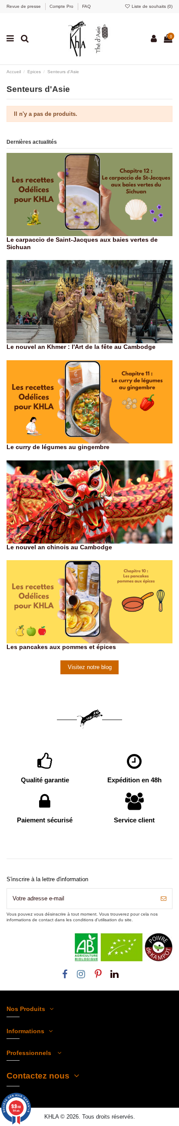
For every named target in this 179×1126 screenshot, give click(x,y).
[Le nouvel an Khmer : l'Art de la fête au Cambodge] (89, 301)
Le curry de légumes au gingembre (58, 446)
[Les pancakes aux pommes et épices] (89, 601)
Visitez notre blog (90, 667)
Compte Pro (62, 6)
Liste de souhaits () (151, 6)
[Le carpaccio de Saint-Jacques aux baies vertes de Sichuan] (89, 193)
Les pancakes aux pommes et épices (61, 646)
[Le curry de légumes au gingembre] (89, 401)
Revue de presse (24, 6)
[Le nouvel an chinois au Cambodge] (89, 501)
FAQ (86, 6)
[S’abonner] (163, 899)
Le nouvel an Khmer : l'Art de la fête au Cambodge (81, 346)
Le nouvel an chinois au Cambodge (59, 547)
